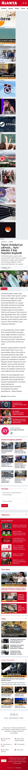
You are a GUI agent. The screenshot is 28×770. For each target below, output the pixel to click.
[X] (14, 714)
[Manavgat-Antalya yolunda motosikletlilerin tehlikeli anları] (7, 474)
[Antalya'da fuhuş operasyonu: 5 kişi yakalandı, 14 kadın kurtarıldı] (5, 652)
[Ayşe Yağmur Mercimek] (5, 431)
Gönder (4, 505)
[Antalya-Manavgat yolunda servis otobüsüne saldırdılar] (7, 459)
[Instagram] (17, 714)
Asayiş (17, 8)
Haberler (4, 241)
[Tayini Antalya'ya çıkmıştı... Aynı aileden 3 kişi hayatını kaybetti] (14, 278)
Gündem (3, 8)
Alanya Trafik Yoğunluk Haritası (19, 739)
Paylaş (5, 288)
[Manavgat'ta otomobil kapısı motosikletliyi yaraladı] (7, 445)
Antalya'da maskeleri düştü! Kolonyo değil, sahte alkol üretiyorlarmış (20, 480)
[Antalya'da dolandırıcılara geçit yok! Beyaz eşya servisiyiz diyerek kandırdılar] (5, 641)
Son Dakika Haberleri (5, 750)
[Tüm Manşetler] (26, 660)
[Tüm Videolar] (26, 619)
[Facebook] (11, 714)
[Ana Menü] (25, 3)
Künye (6, 718)
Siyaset (10, 8)
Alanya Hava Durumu (5, 739)
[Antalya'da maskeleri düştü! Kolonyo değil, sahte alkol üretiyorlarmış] (21, 474)
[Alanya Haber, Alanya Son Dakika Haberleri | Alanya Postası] (9, 3)
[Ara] (23, 3)
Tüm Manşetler (20, 744)
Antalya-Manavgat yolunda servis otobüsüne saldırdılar (7, 465)
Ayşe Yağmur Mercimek (17, 430)
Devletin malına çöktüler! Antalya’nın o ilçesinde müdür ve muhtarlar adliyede (20, 465)
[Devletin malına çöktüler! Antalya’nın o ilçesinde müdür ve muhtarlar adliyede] (21, 459)
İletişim (21, 718)
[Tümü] (26, 515)
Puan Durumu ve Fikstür (6, 745)
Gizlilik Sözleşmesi (14, 718)
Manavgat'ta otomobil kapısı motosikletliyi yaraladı (7, 451)
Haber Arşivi (20, 750)
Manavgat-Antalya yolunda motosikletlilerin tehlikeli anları (6, 480)
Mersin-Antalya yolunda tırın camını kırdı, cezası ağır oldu (20, 451)
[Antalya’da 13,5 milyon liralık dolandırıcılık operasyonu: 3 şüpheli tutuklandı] (5, 646)
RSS (4, 760)
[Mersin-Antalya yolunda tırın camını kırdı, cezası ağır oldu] (21, 445)
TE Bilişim (18, 768)
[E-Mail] (11, 433)
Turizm (23, 8)
